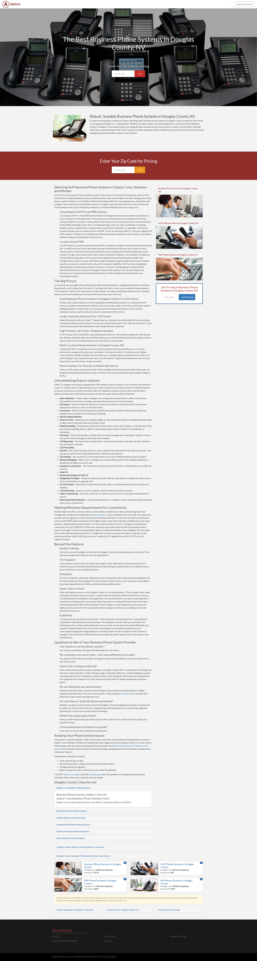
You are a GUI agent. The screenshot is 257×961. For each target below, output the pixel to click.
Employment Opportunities (64, 940)
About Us (56, 936)
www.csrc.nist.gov (72, 774)
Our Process (110, 936)
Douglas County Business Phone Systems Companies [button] (80, 847)
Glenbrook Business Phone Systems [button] (72, 831)
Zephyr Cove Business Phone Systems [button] (73, 787)
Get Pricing (187, 297)
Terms (102, 956)
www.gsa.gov (95, 774)
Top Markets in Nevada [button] (169, 909)
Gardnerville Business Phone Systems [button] (73, 824)
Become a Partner (244, 4)
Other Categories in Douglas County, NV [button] (74, 909)
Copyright (111, 956)
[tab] (103, 788)
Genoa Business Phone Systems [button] (70, 838)
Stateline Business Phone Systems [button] (71, 811)
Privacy (94, 956)
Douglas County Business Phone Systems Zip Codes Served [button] (83, 856)
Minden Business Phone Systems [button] (71, 817)
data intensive (99, 514)
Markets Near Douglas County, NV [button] (123, 909)
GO (139, 74)
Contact (108, 941)
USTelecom (126, 693)
